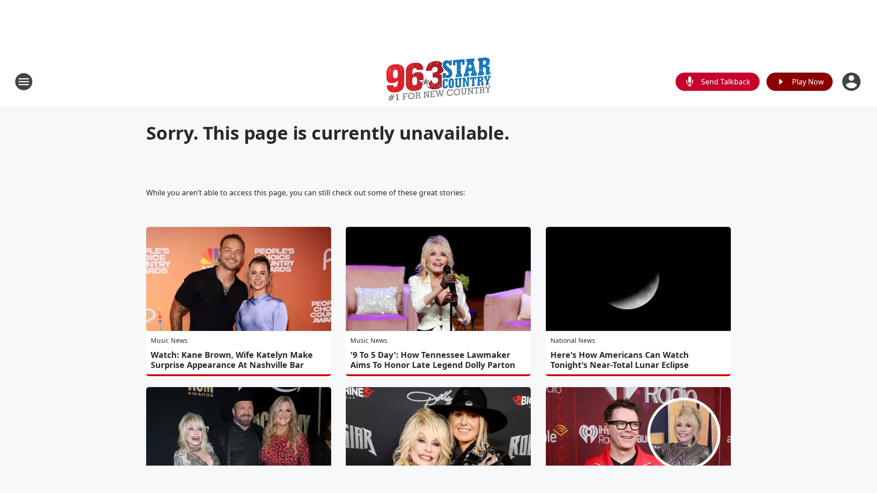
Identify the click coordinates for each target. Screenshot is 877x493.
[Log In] (852, 82)
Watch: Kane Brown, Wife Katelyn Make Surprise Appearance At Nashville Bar (232, 360)
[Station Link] (438, 81)
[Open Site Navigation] (24, 82)
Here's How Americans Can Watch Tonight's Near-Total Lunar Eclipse (619, 360)
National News (572, 340)
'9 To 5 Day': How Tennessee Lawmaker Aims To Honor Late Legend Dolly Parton (432, 360)
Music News (169, 340)
